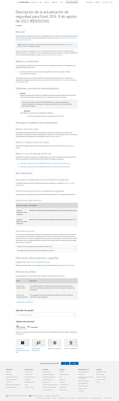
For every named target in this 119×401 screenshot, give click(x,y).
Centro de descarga (28, 374)
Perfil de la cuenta (28, 371)
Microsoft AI (62, 371)
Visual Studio (81, 391)
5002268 (29, 116)
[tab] (21, 327)
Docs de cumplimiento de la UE (96, 398)
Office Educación (46, 382)
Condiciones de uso (62, 398)
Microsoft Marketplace (82, 383)
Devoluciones (27, 379)
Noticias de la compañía (101, 377)
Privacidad (54, 398)
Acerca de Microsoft (100, 374)
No (74, 363)
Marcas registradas (72, 398)
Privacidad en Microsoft (100, 379)
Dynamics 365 (62, 379)
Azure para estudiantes (47, 389)
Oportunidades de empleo (101, 371)
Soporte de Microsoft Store (30, 377)
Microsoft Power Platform (83, 386)
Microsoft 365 (34, 2)
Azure (61, 377)
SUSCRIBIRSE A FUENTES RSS (25, 302)
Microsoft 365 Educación (47, 379)
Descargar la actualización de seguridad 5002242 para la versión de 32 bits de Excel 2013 (45, 163)
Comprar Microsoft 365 (71, 2)
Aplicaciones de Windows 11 (11, 387)
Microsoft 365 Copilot (64, 384)
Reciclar (26, 384)
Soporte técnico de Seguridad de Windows (38, 262)
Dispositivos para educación (48, 374)
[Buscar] (74, 315)
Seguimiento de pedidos (29, 382)
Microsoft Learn (81, 374)
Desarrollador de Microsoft (83, 371)
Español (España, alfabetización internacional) (17, 395)
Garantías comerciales (29, 387)
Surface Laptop (9, 374)
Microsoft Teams (63, 387)
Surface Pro (8, 371)
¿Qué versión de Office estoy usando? (51, 55)
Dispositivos (55, 2)
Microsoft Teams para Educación (49, 377)
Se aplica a (19, 25)
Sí (65, 363)
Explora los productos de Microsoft (13, 384)
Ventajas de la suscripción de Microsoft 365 (22, 350)
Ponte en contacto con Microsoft (43, 398)
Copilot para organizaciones (11, 377)
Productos (46, 2)
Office (40, 2)
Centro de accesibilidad (70, 348)
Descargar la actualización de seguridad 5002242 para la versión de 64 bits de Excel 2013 (45, 167)
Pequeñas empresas (63, 389)
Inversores (98, 382)
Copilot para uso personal (11, 379)
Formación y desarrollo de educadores (50, 384)
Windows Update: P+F (55, 136)
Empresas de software (82, 388)
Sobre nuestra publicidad (83, 398)
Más (62, 2)
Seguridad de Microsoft (67, 265)
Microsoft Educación (47, 371)
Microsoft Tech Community (83, 380)
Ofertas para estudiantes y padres (49, 387)
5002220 (58, 194)
